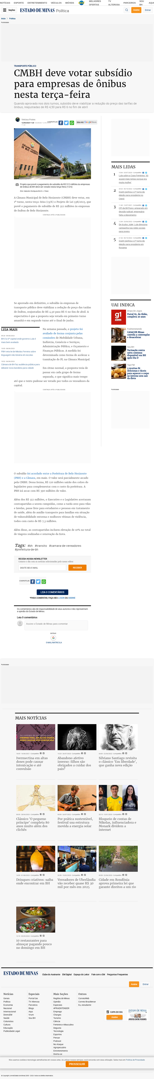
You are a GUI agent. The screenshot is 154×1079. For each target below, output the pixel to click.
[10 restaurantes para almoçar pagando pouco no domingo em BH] (35, 919)
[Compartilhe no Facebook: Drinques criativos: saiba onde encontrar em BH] (40, 875)
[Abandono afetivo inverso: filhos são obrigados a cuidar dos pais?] (77, 737)
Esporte (19, 3)
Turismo (57, 1018)
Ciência (56, 1021)
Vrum (31, 1015)
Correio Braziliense (87, 1001)
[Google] (53, 638)
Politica (12, 18)
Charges (57, 1015)
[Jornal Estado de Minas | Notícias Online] (37, 10)
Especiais (57, 1005)
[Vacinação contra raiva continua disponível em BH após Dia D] (118, 353)
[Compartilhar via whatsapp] (71, 123)
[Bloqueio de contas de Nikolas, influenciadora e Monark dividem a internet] (118, 798)
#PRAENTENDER (61, 1008)
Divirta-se (57, 1054)
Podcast (57, 1041)
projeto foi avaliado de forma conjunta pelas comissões (63, 333)
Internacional (9, 1011)
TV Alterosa (34, 1001)
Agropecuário (59, 1047)
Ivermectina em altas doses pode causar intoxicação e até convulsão (32, 763)
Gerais (6, 998)
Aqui (31, 1011)
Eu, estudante (84, 1005)
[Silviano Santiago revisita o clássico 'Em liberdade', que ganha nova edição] (118, 737)
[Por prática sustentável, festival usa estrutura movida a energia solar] (77, 798)
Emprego (57, 1011)
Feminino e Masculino (63, 1024)
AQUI (151, 3)
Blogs (31, 1008)
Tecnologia (58, 1031)
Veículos (56, 3)
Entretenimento (37, 3)
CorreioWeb (83, 998)
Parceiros (129, 3)
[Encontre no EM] (127, 10)
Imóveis (69, 3)
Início (3, 18)
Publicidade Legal (11, 1031)
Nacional (7, 1008)
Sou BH (32, 1018)
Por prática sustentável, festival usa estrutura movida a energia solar (75, 822)
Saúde (6, 1018)
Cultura (6, 1024)
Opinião (57, 1001)
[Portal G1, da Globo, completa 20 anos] (118, 317)
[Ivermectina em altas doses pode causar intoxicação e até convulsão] (35, 737)
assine (71, 597)
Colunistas (8, 1021)
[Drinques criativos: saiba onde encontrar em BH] (35, 859)
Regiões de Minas (61, 998)
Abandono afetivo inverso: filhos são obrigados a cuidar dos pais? (74, 763)
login (61, 597)
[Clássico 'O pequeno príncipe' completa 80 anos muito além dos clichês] (35, 798)
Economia (8, 1005)
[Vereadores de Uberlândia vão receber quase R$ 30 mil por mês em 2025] (77, 859)
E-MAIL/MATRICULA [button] (54, 642)
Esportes (57, 1034)
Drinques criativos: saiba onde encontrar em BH (34, 881)
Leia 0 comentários (52, 592)
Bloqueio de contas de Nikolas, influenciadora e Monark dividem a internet (117, 824)
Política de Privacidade (135, 1060)
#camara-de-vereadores (65, 546)
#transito (41, 546)
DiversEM (7, 1015)
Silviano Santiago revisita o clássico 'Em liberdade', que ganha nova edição (118, 761)
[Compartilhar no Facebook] (60, 123)
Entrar (148, 10)
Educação (8, 1028)
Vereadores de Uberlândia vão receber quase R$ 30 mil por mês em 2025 (76, 883)
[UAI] (81, 2)
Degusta (57, 1028)
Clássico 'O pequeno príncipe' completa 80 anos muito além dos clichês (32, 824)
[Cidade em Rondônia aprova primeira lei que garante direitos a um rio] (118, 859)
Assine (136, 9)
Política (62, 10)
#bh (30, 546)
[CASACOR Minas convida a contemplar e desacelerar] (118, 335)
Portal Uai (33, 998)
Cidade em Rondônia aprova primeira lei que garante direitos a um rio (117, 883)
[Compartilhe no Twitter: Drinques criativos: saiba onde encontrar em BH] (43, 875)
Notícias (5, 3)
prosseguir (77, 1064)
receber (77, 567)
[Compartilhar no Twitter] (66, 123)
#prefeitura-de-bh (26, 549)
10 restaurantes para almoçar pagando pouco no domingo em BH (34, 944)
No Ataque (58, 1044)
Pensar (56, 1038)
